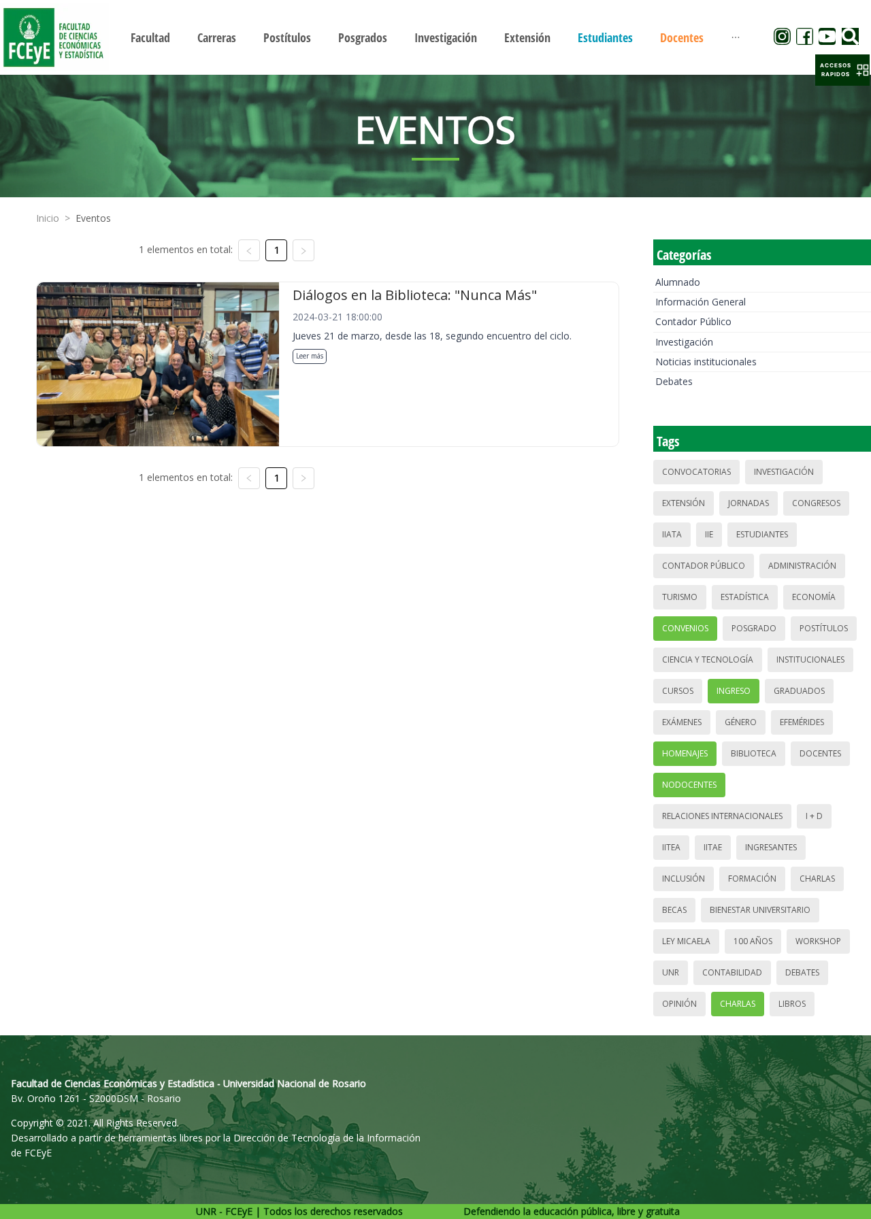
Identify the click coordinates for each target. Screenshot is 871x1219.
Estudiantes (762, 534)
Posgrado (754, 628)
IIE (709, 534)
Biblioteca (753, 753)
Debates (674, 381)
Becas (674, 910)
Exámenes (682, 722)
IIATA (672, 534)
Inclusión (683, 878)
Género (741, 722)
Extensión (683, 503)
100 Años (753, 941)
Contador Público (693, 321)
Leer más (309, 356)
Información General (700, 301)
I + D (814, 816)
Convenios (685, 628)
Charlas (817, 878)
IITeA (671, 847)
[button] (842, 70)
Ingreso (734, 691)
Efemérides (802, 722)
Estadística (745, 597)
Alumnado (677, 281)
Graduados (799, 691)
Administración (802, 565)
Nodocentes (689, 784)
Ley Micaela (686, 941)
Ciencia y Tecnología (707, 659)
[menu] (435, 37)
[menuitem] (150, 37)
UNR (670, 972)
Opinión (679, 1003)
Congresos (816, 503)
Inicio (47, 218)
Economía (814, 597)
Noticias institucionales (706, 361)
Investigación (684, 341)
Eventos (93, 218)
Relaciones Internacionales (722, 816)
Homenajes (685, 753)
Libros (792, 1003)
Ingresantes (771, 847)
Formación (752, 878)
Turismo (679, 597)
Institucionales (810, 659)
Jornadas (748, 503)
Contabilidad (732, 972)
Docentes (820, 753)
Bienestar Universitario (760, 910)
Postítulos (824, 628)
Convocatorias (696, 472)
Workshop (818, 941)
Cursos (677, 691)
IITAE (713, 847)
